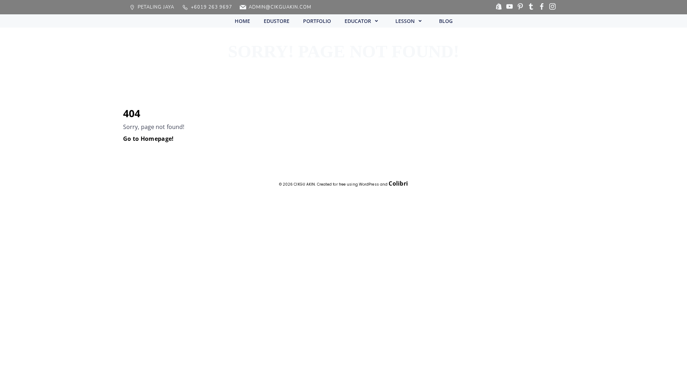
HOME (242, 21)
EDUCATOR (358, 21)
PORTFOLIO (317, 21)
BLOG (446, 21)
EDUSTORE (276, 21)
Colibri (398, 183)
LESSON (405, 21)
